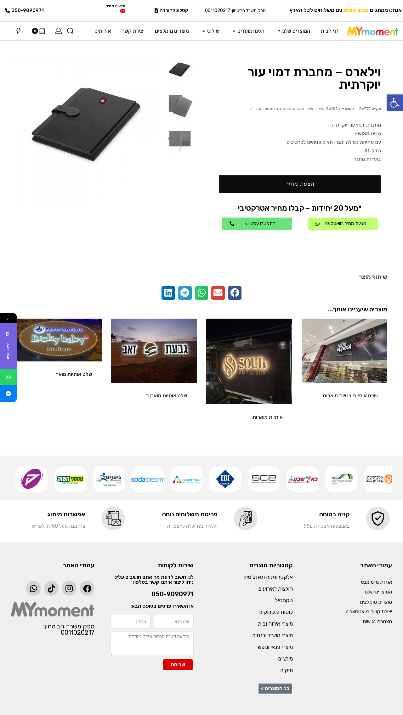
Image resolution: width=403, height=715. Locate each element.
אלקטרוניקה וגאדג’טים (268, 577)
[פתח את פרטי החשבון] (58, 30)
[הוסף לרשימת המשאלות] (316, 333)
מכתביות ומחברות (264, 108)
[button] (395, 102)
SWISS (332, 108)
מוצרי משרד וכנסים (308, 108)
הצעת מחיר (300, 183)
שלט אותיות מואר (74, 374)
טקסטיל (284, 600)
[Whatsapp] (33, 588)
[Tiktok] (51, 588)
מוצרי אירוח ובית (275, 624)
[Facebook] (87, 588)
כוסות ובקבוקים (276, 612)
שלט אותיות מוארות (166, 396)
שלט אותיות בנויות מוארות (350, 396)
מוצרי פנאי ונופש (275, 647)
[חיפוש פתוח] (70, 30)
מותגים (285, 108)
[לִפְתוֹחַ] (18, 30)
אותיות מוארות (268, 417)
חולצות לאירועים (275, 589)
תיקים (286, 670)
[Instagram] (69, 588)
